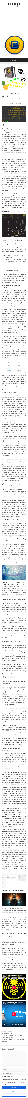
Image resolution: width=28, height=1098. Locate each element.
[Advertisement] (14, 21)
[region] (14, 1086)
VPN (9, 1033)
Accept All (14, 1087)
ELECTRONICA (8, 1031)
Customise (14, 1091)
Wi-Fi (12, 1033)
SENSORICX (14, 4)
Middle (5, 1033)
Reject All (14, 1095)
